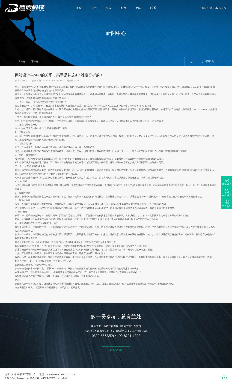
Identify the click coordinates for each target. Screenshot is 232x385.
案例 (123, 7)
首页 (79, 7)
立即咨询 (116, 350)
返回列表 (209, 61)
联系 (153, 7)
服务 (108, 7)
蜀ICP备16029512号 (50, 378)
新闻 (138, 7)
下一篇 (34, 61)
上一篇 (21, 61)
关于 (94, 7)
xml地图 (64, 378)
